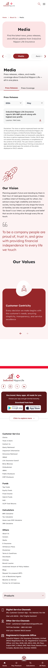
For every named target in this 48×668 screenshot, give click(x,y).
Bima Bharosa (7, 464)
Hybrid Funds (7, 497)
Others (5, 530)
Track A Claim (7, 441)
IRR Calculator (7, 523)
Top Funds (6, 487)
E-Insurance (6, 543)
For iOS (42, 613)
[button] (20, 333)
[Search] (39, 4)
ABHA (4, 470)
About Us (5, 533)
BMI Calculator (7, 514)
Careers (5, 537)
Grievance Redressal (9, 454)
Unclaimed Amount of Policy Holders (15, 566)
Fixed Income (7, 494)
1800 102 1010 (26, 627)
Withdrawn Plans (8, 547)
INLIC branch (26, 630)
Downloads (6, 557)
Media (4, 540)
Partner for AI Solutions (11, 583)
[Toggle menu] (44, 4)
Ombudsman (7, 467)
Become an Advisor (9, 580)
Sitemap (5, 560)
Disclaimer (6, 550)
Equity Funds (7, 490)
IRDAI (4, 457)
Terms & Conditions (9, 553)
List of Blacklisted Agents (11, 576)
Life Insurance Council (10, 460)
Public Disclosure (8, 474)
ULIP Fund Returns (9, 503)
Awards (39, 56)
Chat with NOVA (12, 616)
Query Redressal (8, 447)
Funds (5, 483)
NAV (4, 500)
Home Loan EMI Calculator (12, 520)
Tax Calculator (7, 517)
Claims (4, 437)
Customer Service (11, 434)
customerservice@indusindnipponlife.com (27, 624)
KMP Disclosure (8, 477)
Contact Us (6, 444)
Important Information (10, 451)
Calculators (8, 510)
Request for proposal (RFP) (12, 573)
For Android (34, 613)
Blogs (4, 570)
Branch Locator (8, 563)
